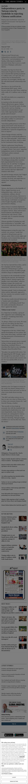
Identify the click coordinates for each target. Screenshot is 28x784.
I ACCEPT (14, 777)
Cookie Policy (22, 756)
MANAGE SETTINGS (14, 781)
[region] (14, 761)
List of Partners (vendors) (6, 773)
